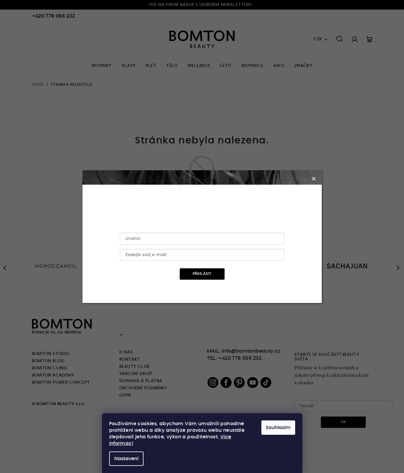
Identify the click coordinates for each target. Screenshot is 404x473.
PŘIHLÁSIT (202, 274)
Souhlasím (278, 427)
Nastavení (126, 458)
